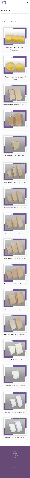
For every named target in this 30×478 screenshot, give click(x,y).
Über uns (15, 451)
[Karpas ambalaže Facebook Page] (12, 464)
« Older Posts (3, 444)
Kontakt (15, 457)
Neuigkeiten (15, 455)
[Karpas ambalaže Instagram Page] (17, 464)
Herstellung (15, 453)
